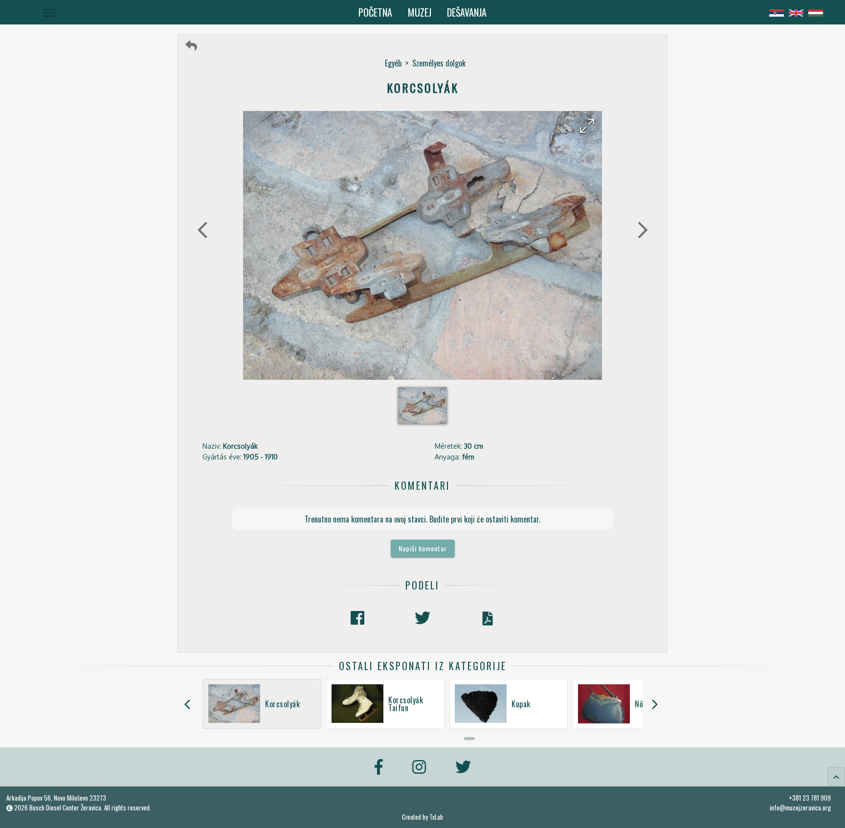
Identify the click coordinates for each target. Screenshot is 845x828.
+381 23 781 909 (810, 798)
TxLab (436, 817)
